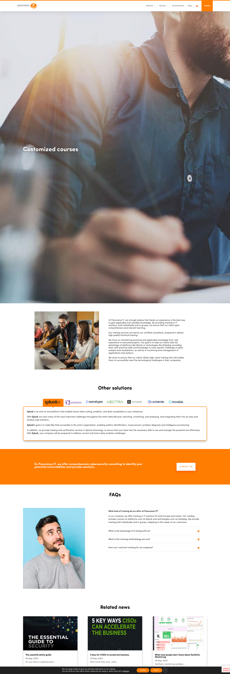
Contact (207, 6)
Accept (143, 670)
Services (162, 6)
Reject (156, 670)
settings (126, 671)
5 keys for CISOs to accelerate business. (109, 655)
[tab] (53, 402)
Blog (190, 6)
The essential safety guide (38, 655)
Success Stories (178, 6)
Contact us (186, 467)
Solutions (149, 6)
